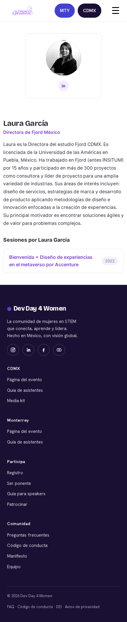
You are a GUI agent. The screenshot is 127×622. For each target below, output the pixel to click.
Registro (15, 473)
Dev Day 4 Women (40, 308)
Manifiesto (17, 556)
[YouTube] (59, 350)
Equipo (14, 567)
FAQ (10, 606)
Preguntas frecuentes (28, 535)
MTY (64, 11)
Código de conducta (27, 545)
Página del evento (24, 380)
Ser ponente (19, 483)
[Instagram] (13, 350)
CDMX (89, 11)
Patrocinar (17, 504)
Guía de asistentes (25, 390)
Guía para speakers (26, 494)
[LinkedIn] (63, 85)
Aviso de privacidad (82, 606)
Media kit (16, 401)
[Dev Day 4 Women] (22, 10)
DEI (59, 606)
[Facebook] (44, 350)
